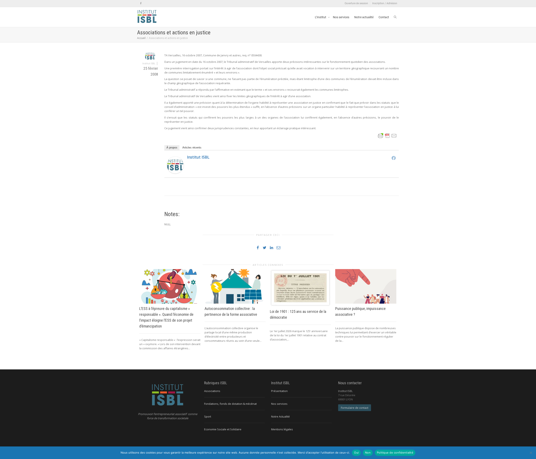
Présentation (279, 391)
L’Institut (321, 17)
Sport (207, 416)
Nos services (341, 17)
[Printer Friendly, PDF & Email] (387, 135)
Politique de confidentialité (395, 452)
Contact (384, 17)
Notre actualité (364, 17)
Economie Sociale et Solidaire (222, 429)
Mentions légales (282, 429)
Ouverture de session (356, 3)
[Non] (531, 453)
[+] (169, 286)
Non (368, 452)
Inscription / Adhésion (384, 3)
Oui (356, 452)
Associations (212, 391)
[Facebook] (140, 3)
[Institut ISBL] (175, 165)
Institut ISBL (198, 157)
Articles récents (191, 147)
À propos (171, 147)
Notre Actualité (280, 416)
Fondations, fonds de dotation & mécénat (230, 404)
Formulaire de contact (354, 408)
